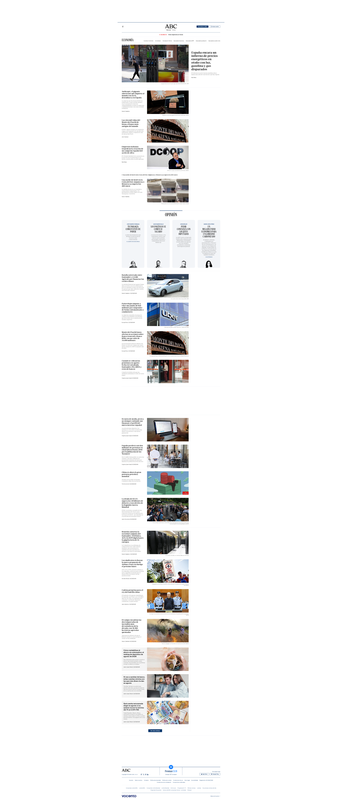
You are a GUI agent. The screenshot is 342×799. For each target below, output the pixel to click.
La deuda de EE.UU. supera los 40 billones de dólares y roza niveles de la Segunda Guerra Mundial (132, 503)
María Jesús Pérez (209, 224)
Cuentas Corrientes (148, 40)
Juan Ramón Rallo (158, 224)
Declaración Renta (167, 40)
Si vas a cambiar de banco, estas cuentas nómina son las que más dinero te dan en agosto (134, 680)
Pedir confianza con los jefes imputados (184, 230)
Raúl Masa (193, 77)
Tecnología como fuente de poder (133, 229)
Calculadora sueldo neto (214, 40)
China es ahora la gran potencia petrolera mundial (131, 474)
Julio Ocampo (125, 137)
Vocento (131, 780)
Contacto (146, 780)
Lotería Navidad (165, 788)
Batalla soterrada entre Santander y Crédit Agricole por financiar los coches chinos (133, 278)
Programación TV (182, 788)
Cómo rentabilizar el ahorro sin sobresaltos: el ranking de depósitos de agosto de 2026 (134, 653)
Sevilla (173, 30)
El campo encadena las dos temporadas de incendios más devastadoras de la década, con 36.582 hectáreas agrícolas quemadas (131, 626)
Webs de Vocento (214, 796)
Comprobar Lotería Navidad (153, 788)
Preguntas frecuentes (156, 790)
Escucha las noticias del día (209, 788)
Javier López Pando (128, 667)
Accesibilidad (194, 780)
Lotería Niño (142, 788)
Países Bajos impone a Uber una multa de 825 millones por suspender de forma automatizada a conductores (133, 307)
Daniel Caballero (126, 111)
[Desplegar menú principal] (123, 27)
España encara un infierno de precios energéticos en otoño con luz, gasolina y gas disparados (204, 61)
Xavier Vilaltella (125, 196)
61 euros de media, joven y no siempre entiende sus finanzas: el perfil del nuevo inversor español (133, 422)
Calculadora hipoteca (178, 40)
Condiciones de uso (178, 780)
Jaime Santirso (125, 604)
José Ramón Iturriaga (133, 224)
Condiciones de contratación (164, 782)
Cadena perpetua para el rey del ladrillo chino (132, 591)
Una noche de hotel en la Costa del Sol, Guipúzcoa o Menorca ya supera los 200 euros (150, 175)
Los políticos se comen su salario (158, 229)
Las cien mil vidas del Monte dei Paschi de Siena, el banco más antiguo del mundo (131, 123)
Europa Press (125, 351)
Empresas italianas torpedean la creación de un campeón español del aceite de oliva (132, 150)
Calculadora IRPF (190, 40)
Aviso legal (187, 780)
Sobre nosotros (138, 780)
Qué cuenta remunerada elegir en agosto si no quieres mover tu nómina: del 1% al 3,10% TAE (134, 706)
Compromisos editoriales (179, 782)
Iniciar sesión (215, 26)
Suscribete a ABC (202, 26)
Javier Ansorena (126, 519)
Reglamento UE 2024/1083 (206, 780)
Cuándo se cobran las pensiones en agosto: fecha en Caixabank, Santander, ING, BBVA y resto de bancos (131, 365)
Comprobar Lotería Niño (132, 788)
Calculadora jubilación (201, 40)
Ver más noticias (155, 730)
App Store (204, 774)
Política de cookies (167, 780)
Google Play (216, 774)
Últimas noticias (191, 788)
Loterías (199, 788)
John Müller (183, 224)
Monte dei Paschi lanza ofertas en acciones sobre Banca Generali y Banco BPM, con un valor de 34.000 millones (133, 336)
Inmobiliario (158, 40)
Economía (128, 40)
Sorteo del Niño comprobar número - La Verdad (174, 790)
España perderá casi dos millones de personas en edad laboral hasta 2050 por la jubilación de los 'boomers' (132, 449)
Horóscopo (173, 788)
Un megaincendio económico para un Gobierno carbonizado (208, 231)
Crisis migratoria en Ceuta (175, 34)
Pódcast (189, 790)
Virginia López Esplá (127, 378)
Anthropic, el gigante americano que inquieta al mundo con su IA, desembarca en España (133, 94)
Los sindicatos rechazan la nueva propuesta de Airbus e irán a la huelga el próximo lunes (132, 563)
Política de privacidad (155, 780)
